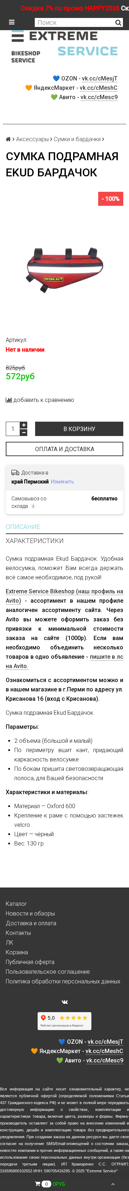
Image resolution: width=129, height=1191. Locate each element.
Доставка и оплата (31, 923)
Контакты (18, 933)
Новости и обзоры (30, 913)
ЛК (9, 942)
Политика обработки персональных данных (63, 981)
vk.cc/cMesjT (100, 78)
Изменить (62, 482)
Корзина (17, 952)
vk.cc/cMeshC (99, 87)
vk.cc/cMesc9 (99, 97)
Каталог (16, 903)
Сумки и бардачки (77, 139)
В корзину (79, 429)
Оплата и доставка (64, 449)
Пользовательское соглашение (48, 971)
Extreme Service (101, 1171)
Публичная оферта (30, 962)
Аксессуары (32, 139)
